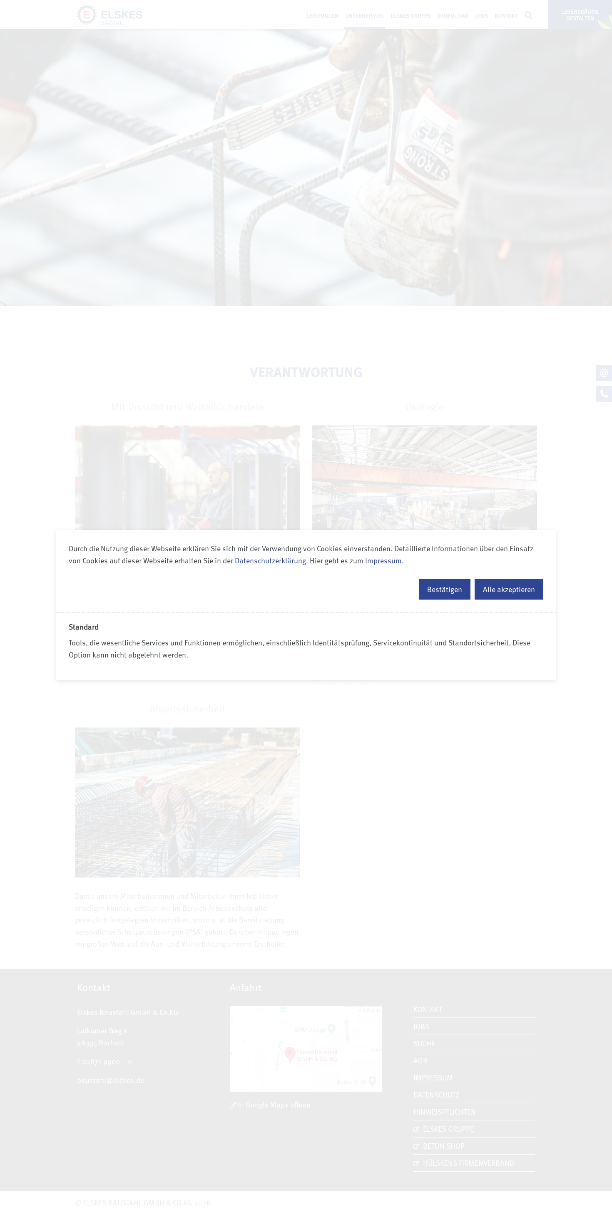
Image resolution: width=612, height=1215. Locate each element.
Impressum (383, 560)
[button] (444, 589)
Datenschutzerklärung (270, 560)
